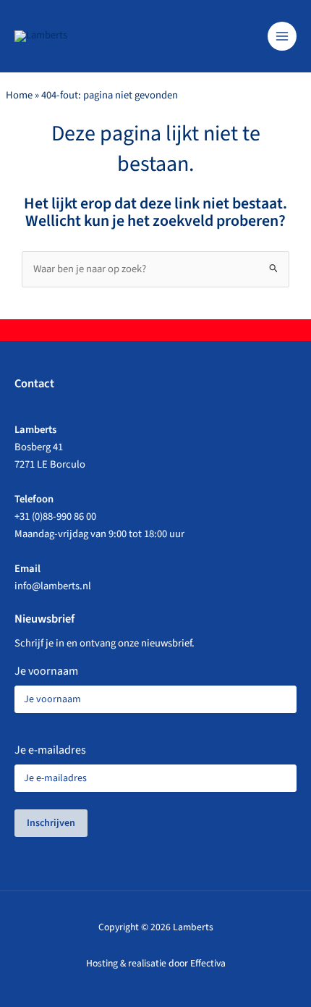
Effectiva (208, 963)
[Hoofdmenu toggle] (282, 36)
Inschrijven (51, 823)
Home (19, 95)
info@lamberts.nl (52, 586)
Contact (34, 383)
